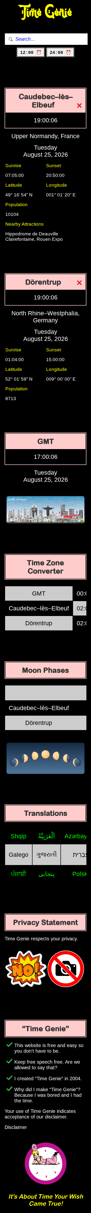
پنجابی (46, 873)
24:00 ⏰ (60, 52)
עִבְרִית (81, 854)
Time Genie (45, 12)
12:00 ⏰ (30, 52)
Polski (80, 873)
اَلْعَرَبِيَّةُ (46, 836)
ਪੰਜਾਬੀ (18, 873)
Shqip (18, 836)
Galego (18, 854)
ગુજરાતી (46, 854)
